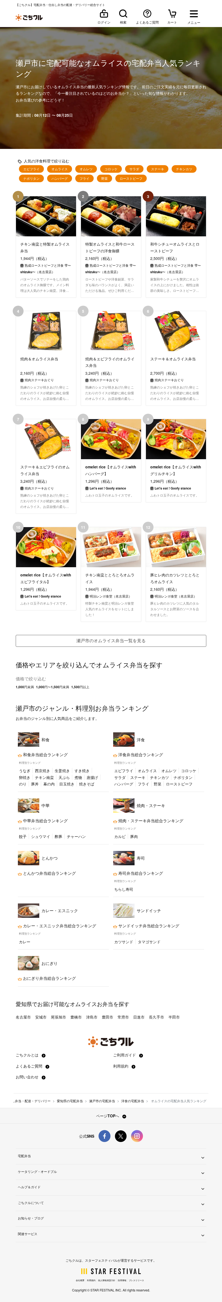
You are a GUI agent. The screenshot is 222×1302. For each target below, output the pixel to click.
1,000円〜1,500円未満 (52, 686)
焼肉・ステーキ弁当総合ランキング (150, 821)
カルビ (120, 836)
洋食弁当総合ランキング (140, 755)
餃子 (23, 836)
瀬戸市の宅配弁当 (102, 1100)
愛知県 (24, 1004)
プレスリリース (136, 1280)
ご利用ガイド (125, 1055)
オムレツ (86, 169)
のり (23, 784)
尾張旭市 (58, 1017)
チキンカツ (184, 169)
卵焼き (24, 777)
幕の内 (49, 784)
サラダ (134, 169)
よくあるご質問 (29, 1066)
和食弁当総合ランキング (45, 755)
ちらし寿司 (123, 889)
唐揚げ (92, 777)
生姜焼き (62, 770)
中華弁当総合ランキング (45, 821)
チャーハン (76, 836)
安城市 (41, 1017)
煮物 (78, 777)
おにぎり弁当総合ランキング (49, 978)
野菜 (104, 178)
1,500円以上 (80, 686)
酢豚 (58, 836)
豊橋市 (76, 1017)
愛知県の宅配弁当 (70, 1100)
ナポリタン (31, 178)
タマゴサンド (149, 941)
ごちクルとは (28, 1055)
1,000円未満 (25, 686)
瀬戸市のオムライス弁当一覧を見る (111, 640)
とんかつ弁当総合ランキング (49, 873)
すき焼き (82, 770)
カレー (24, 941)
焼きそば (86, 784)
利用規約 (121, 1066)
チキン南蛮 (44, 777)
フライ (84, 178)
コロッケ (111, 169)
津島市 (91, 1017)
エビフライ (31, 169)
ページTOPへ (108, 1115)
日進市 (139, 1017)
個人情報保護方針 (106, 1280)
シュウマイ (40, 836)
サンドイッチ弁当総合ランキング (148, 926)
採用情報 (122, 1280)
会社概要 (80, 1280)
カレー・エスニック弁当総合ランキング (59, 926)
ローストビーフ (131, 178)
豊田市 (107, 1017)
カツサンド (123, 941)
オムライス (59, 169)
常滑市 (123, 1017)
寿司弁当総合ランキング (140, 873)
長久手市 (156, 1017)
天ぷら (64, 777)
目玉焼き (66, 784)
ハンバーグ (59, 178)
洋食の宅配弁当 (132, 1100)
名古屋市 (23, 1017)
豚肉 (134, 836)
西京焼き (42, 770)
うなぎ (24, 770)
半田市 (174, 1017)
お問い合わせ (28, 1076)
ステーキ (157, 169)
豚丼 (35, 784)
